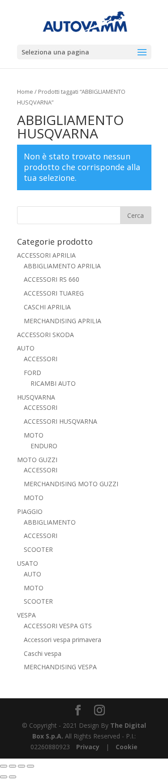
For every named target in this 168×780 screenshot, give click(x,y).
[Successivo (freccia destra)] (12, 777)
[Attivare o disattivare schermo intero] (12, 766)
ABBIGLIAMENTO (50, 522)
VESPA (26, 615)
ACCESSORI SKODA (45, 334)
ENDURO (43, 446)
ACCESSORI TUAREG (54, 293)
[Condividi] (21, 766)
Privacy (87, 746)
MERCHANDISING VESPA (60, 667)
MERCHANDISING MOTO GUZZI (71, 484)
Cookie (127, 746)
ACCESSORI (40, 359)
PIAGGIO (30, 511)
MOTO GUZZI (37, 459)
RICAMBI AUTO (53, 383)
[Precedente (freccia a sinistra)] (3, 777)
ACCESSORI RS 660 (51, 279)
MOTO (33, 435)
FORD (32, 372)
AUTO (25, 348)
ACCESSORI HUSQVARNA (60, 421)
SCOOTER (38, 549)
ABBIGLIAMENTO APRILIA (62, 266)
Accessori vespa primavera (62, 639)
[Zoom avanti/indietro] (3, 766)
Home (25, 92)
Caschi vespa (42, 653)
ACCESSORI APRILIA (46, 255)
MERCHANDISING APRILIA (62, 321)
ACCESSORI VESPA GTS (58, 625)
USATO (27, 563)
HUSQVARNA (36, 397)
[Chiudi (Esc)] (30, 766)
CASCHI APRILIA (47, 307)
